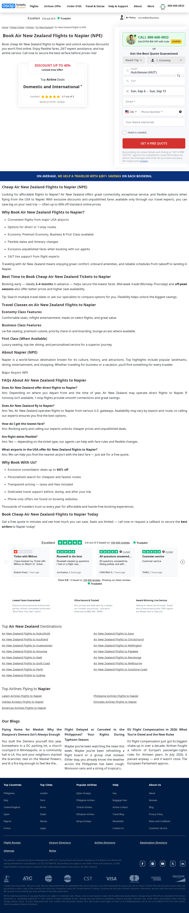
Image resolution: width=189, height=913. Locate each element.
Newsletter (118, 821)
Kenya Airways (83, 821)
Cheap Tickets (17, 27)
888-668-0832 (176, 5)
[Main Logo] (14, 6)
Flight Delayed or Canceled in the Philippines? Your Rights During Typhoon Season (94, 734)
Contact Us (118, 828)
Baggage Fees (120, 800)
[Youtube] (162, 863)
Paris (42, 800)
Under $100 (74, 6)
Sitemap (9, 850)
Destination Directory (153, 842)
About (152, 793)
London (44, 793)
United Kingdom (12, 807)
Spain (6, 814)
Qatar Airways (83, 793)
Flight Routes (12, 842)
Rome (43, 807)
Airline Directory (104, 842)
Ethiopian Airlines (85, 814)
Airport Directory (60, 842)
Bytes (52, 850)
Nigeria (7, 821)
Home (5, 27)
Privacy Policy (156, 814)
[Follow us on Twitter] (172, 863)
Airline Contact (120, 807)
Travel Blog (118, 814)
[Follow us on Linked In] (182, 863)
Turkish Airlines (84, 807)
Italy (6, 800)
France (7, 828)
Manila (43, 821)
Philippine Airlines (85, 800)
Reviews (153, 800)
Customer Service (158, 828)
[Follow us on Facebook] (142, 863)
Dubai (43, 814)
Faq (114, 793)
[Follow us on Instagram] (152, 863)
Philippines (9, 793)
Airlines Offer (52, 6)
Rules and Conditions (159, 821)
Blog (151, 807)
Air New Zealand (44, 27)
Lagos (43, 828)
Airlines (30, 27)
